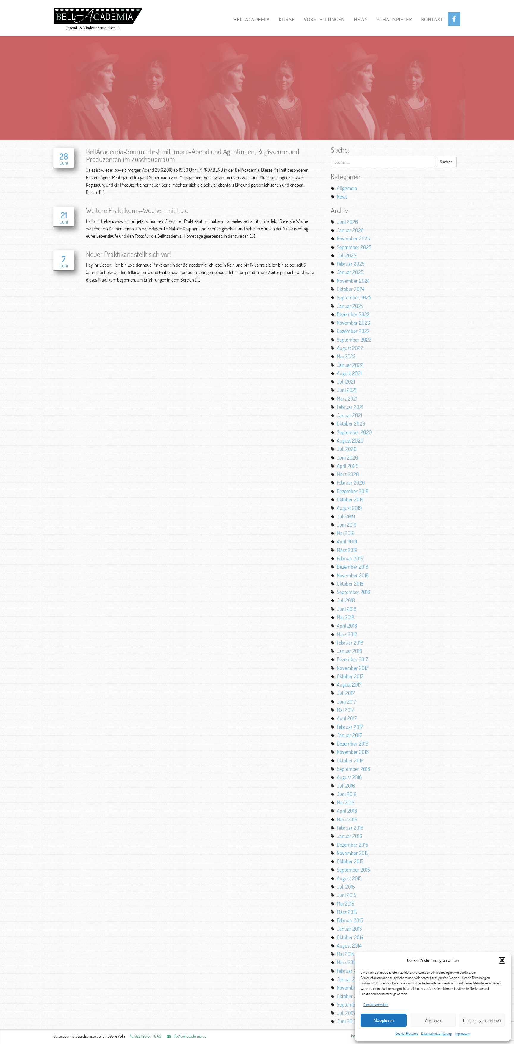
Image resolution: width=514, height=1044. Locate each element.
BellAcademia (252, 19)
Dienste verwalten (375, 1004)
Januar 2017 (349, 735)
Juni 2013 (346, 1021)
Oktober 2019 (350, 499)
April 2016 (347, 810)
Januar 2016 (349, 836)
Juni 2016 (346, 794)
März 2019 (347, 550)
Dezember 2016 (352, 743)
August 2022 (350, 348)
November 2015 (353, 853)
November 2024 (353, 280)
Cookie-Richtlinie (406, 1033)
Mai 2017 (345, 710)
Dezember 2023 (353, 314)
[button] (502, 960)
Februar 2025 (351, 263)
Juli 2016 (346, 785)
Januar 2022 (350, 365)
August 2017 (349, 684)
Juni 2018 (346, 609)
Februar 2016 (350, 827)
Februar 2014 (350, 971)
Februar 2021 (350, 407)
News (361, 19)
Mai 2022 (346, 356)
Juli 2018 (346, 600)
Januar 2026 (350, 230)
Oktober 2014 (350, 937)
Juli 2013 (346, 1012)
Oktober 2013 (350, 996)
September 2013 (353, 1004)
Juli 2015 (346, 886)
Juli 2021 (346, 381)
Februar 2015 (350, 920)
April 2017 (347, 718)
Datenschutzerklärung (436, 1033)
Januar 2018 (349, 651)
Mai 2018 (345, 617)
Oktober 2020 (351, 423)
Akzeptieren (384, 1020)
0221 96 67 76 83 (147, 1036)
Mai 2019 (345, 533)
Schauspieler (394, 19)
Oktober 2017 (350, 676)
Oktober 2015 (350, 861)
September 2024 (354, 297)
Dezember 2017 (352, 659)
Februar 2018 (350, 642)
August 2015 (349, 878)
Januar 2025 (350, 272)
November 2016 (353, 751)
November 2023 (353, 322)
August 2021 (349, 373)
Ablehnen (433, 1020)
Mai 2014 (345, 954)
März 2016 (347, 819)
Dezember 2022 (353, 331)
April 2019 (347, 541)
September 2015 (353, 869)
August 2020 (350, 440)
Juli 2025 (346, 255)
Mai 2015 (345, 903)
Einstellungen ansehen (482, 1020)
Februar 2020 (351, 482)
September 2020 (354, 432)
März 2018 (347, 634)
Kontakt (432, 19)
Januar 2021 (349, 415)
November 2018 (353, 575)
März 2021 (347, 398)
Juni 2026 (347, 221)
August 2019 (349, 507)
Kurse (287, 19)
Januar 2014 (349, 979)
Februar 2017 (350, 726)
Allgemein (347, 188)
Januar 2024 (350, 306)
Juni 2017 (346, 701)
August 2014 (349, 945)
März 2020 (348, 474)
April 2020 (348, 465)
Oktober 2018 (350, 583)
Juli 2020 (347, 449)
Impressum (462, 1033)
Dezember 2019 (352, 491)
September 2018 (353, 592)
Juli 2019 (346, 516)
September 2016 (353, 768)
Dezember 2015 (352, 844)
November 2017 (352, 668)
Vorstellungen (324, 19)
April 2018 (347, 625)
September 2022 (354, 339)
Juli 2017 (346, 693)
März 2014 (347, 962)
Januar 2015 (349, 928)
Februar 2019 (350, 558)
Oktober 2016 (350, 760)
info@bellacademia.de (188, 1036)
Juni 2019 (346, 524)
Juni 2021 (346, 390)
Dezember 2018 (352, 566)
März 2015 (347, 912)
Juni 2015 (346, 895)
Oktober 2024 (350, 289)
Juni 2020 (347, 457)
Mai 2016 (345, 802)
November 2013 (353, 987)
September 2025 (354, 247)
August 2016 (349, 777)
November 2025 (353, 238)
